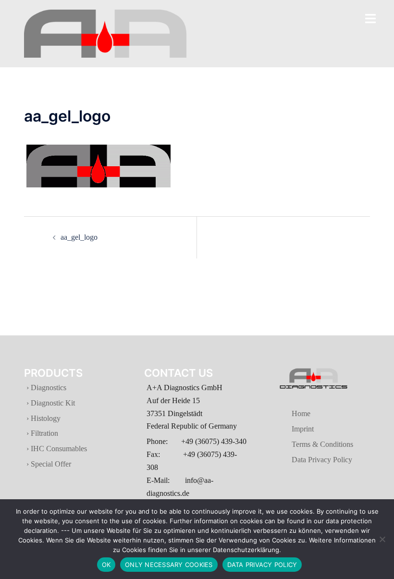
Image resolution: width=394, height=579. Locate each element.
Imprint (290, 429)
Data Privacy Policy (309, 460)
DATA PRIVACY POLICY (262, 564)
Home (288, 413)
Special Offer (50, 464)
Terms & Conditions (310, 444)
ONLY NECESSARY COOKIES (169, 564)
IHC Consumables (58, 448)
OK (106, 564)
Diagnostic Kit (52, 403)
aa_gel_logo (79, 237)
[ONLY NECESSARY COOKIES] (382, 539)
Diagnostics (48, 387)
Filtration (43, 433)
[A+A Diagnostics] (105, 33)
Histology (45, 418)
